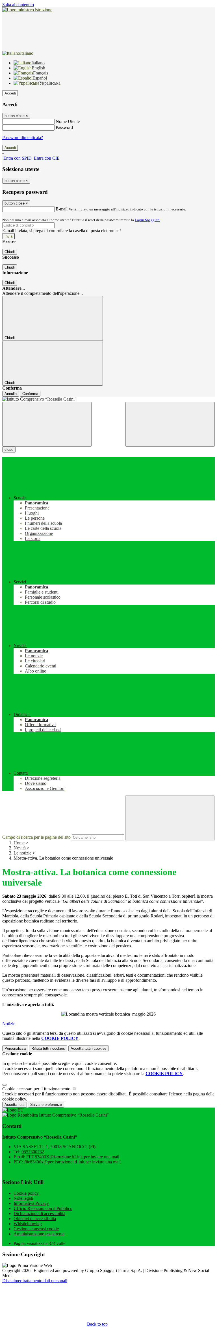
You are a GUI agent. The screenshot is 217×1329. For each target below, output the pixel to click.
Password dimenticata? (22, 137)
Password (64, 127)
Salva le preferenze (46, 1104)
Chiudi (10, 252)
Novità (20, 847)
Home (19, 842)
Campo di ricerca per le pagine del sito (36, 837)
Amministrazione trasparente (39, 1233)
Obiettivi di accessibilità (35, 1218)
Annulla (11, 394)
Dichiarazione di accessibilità (39, 1213)
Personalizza (15, 1048)
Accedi (10, 93)
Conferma (30, 394)
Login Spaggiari (147, 220)
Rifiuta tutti (48, 1048)
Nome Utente (68, 121)
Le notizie (22, 853)
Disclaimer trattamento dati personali (34, 1280)
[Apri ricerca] (170, 424)
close (9, 449)
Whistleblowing (28, 1223)
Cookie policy (26, 1193)
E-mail (62, 209)
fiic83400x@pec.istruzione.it (72, 1161)
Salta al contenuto (18, 4)
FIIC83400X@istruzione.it (72, 1156)
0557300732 (32, 1151)
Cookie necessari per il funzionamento (36, 1088)
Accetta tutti (89, 1048)
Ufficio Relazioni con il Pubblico (43, 1208)
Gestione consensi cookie (36, 1228)
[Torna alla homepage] (108, 399)
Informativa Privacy (31, 1203)
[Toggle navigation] (47, 424)
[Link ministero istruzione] (27, 9)
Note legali (23, 1198)
